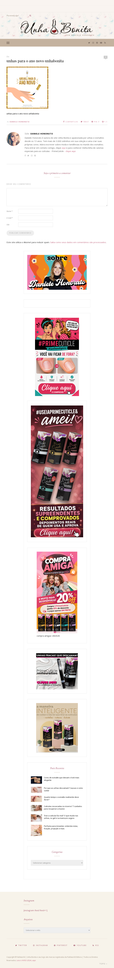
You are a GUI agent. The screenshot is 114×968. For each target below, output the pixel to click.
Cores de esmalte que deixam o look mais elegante (61, 778)
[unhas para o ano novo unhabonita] (27, 107)
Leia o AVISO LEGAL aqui (26, 960)
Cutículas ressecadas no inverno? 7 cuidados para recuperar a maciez (63, 807)
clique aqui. (71, 151)
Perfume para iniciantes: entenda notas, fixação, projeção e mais (61, 827)
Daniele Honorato (20, 122)
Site (8, 224)
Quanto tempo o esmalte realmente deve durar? (61, 798)
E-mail (10, 218)
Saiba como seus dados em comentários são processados (78, 242)
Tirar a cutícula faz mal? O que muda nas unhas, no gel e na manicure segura (61, 816)
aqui (64, 147)
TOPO (103, 964)
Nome (10, 211)
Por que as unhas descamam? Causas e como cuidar (63, 789)
